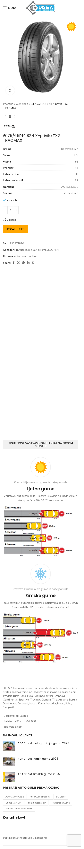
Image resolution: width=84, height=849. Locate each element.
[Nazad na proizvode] (10, 113)
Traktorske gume (60, 802)
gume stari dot (13, 802)
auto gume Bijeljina (25, 253)
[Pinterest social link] (23, 259)
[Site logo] (40, 7)
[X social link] (18, 259)
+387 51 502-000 (25, 721)
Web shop (22, 100)
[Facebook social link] (13, 259)
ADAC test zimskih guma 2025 (39, 774)
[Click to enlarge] (10, 87)
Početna (8, 100)
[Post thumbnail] (9, 746)
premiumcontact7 (36, 802)
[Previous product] (5, 113)
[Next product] (14, 113)
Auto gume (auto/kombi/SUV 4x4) (39, 246)
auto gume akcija (14, 796)
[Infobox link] (40, 507)
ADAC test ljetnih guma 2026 (38, 759)
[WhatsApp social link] (33, 259)
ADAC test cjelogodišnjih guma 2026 (43, 743)
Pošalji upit (15, 226)
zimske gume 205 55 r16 (18, 808)
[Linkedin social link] (28, 259)
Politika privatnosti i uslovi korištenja (25, 837)
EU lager (60, 796)
